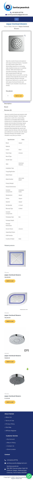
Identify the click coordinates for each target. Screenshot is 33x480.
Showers (15, 26)
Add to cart (18, 96)
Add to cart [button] (9, 281)
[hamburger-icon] (16, 19)
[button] (25, 35)
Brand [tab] (6, 107)
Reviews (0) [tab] (8, 110)
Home (6, 26)
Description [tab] (8, 103)
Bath (10, 26)
